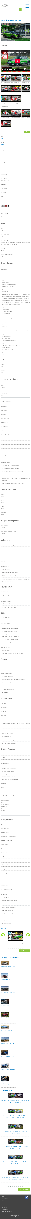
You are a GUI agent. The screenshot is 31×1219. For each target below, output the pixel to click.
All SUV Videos (24, 951)
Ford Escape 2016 (5, 979)
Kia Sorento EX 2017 (6, 1005)
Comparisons (5, 1198)
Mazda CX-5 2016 (5, 1018)
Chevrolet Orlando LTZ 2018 (8, 966)
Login (28, 2)
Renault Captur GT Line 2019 (8, 1043)
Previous (4, 30)
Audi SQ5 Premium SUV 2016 (8, 1056)
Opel (2, 138)
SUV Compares (24, 1189)
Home (3, 1196)
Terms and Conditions (7, 1211)
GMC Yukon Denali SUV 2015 (8, 992)
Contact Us (4, 1207)
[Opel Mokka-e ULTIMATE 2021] (15, 32)
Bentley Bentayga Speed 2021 (8, 1069)
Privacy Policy (5, 1209)
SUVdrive (5, 6)
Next (27, 30)
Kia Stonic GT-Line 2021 (7, 1030)
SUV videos (4, 1203)
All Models (4, 1200)
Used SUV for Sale (5, 1205)
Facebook (27, 1197)
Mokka (2, 144)
